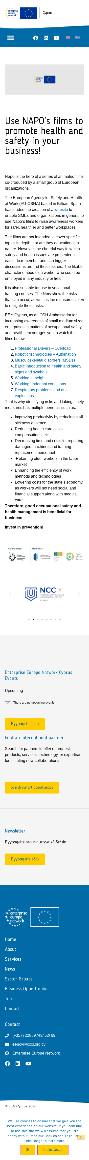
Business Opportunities (27, 989)
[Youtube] (56, 38)
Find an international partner (34, 737)
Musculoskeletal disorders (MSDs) (45, 360)
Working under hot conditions (40, 384)
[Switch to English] (68, 37)
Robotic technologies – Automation (45, 354)
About (10, 949)
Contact (12, 1008)
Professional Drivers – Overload (43, 348)
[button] (10, 37)
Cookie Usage (53, 1150)
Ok (28, 1150)
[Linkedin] (46, 38)
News (10, 969)
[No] (81, 1137)
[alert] (44, 702)
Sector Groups (19, 979)
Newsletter (15, 831)
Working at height (30, 378)
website (61, 209)
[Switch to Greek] (77, 37)
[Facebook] (35, 38)
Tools (10, 999)
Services (13, 959)
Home (10, 939)
